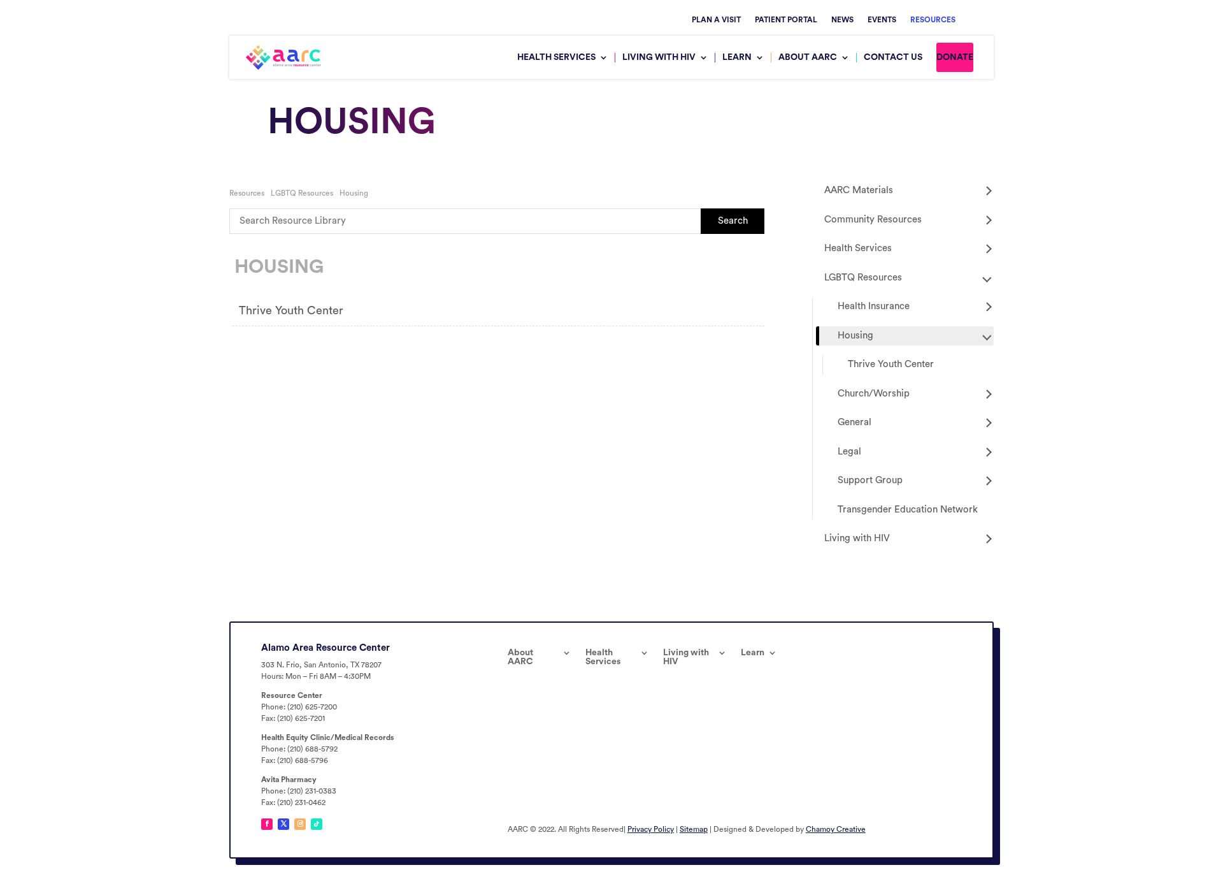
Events (882, 20)
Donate (954, 57)
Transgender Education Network (908, 509)
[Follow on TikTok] (316, 824)
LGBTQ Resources (302, 193)
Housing (354, 193)
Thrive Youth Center (291, 310)
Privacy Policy (650, 829)
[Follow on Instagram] (300, 824)
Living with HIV (659, 57)
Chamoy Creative (836, 829)
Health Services (556, 57)
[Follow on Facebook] (267, 824)
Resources (932, 20)
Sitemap (694, 829)
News (842, 20)
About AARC (807, 57)
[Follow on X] (283, 824)
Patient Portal (786, 20)
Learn (737, 57)
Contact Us (893, 57)
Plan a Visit (716, 20)
